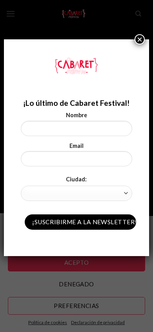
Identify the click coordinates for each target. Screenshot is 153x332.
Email (76, 145)
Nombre (76, 115)
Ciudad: (76, 179)
